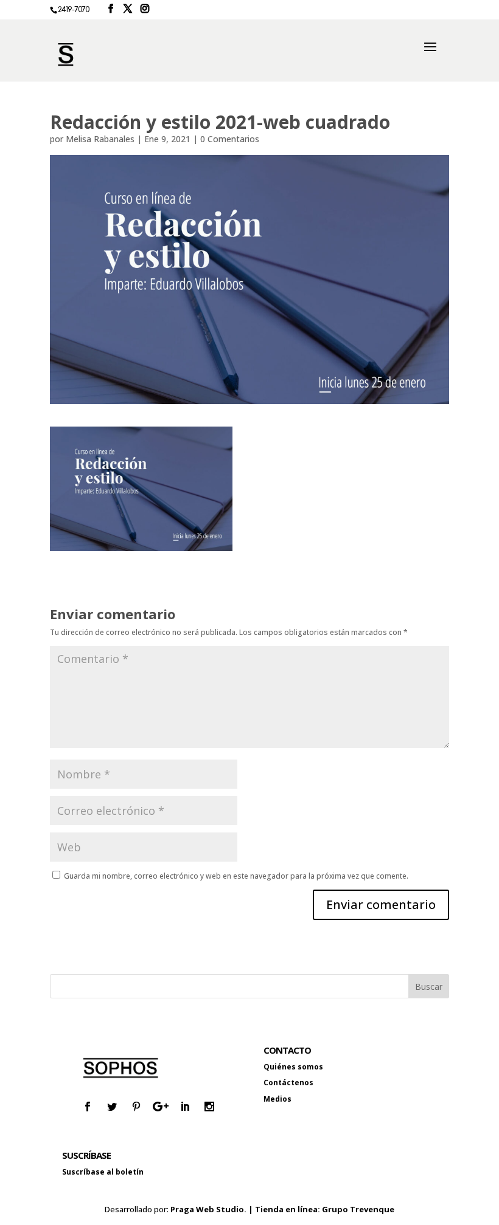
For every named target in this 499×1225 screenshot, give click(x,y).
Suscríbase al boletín (103, 1172)
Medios (277, 1099)
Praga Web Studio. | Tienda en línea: (246, 1209)
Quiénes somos (293, 1067)
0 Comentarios (229, 139)
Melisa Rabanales (100, 139)
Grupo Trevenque (358, 1209)
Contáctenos (288, 1082)
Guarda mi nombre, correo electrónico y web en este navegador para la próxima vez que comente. (236, 876)
